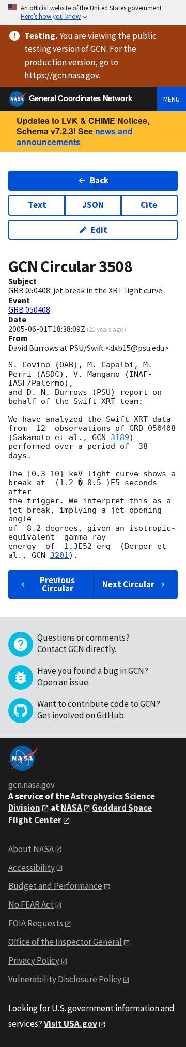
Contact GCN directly (76, 649)
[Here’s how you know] (93, 12)
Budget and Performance (55, 886)
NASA (71, 807)
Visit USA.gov (70, 1023)
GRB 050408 (29, 309)
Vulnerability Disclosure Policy (64, 979)
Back (99, 180)
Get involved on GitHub (80, 715)
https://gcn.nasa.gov (61, 75)
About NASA (31, 849)
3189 (120, 437)
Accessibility (31, 867)
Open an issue (62, 682)
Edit (99, 229)
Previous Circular (57, 583)
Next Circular (128, 584)
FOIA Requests (35, 923)
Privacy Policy (33, 960)
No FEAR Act (31, 904)
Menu (171, 99)
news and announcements (75, 136)
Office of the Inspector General (65, 941)
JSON (93, 204)
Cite (149, 204)
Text (37, 204)
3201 (59, 555)
